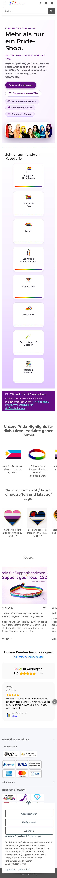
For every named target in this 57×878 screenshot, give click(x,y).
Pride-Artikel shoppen (20, 85)
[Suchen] (51, 11)
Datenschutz (24, 869)
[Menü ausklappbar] (3, 2)
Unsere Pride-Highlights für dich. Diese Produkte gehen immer (28, 431)
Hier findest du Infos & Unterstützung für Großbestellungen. (27, 404)
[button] (40, 3)
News (28, 558)
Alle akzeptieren (29, 814)
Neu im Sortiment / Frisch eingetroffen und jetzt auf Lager (28, 494)
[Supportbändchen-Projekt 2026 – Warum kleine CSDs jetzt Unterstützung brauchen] (24, 585)
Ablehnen (29, 831)
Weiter (5, 638)
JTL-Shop (33, 874)
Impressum (10, 869)
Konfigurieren (29, 822)
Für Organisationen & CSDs (23, 93)
